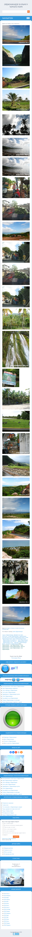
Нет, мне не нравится (9, 831)
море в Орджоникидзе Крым (19, 638)
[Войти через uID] (10, 752)
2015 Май (6, 917)
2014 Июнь (6, 903)
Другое (5, 834)
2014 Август (7, 907)
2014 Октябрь (7, 909)
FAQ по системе (7, 852)
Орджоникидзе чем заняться (9, 641)
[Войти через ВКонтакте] (13, 752)
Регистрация (14, 658)
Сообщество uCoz (8, 850)
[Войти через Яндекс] (16, 752)
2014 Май (6, 901)
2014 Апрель (7, 899)
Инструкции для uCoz (9, 854)
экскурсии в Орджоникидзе (12, 643)
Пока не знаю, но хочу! (9, 827)
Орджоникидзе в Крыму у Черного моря (16, 5)
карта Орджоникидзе (23, 640)
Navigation (7, 18)
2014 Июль (6, 905)
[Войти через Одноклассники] (21, 752)
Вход (19, 658)
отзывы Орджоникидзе (13, 636)
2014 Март (6, 897)
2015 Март (6, 915)
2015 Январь (7, 911)
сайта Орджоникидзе (18, 631)
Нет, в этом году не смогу (10, 829)
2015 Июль (6, 921)
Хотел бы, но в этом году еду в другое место (15, 832)
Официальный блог (8, 848)
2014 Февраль (7, 895)
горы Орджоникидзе (15, 645)
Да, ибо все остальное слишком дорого (13, 825)
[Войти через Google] (18, 752)
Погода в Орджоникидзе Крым (17, 637)
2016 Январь (7, 923)
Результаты (5, 838)
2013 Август (7, 893)
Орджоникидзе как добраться (10, 640)
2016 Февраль (7, 925)
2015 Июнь (6, 919)
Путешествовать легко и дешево (16, 773)
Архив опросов (12, 838)
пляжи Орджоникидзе (15, 646)
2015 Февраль (7, 913)
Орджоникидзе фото (22, 641)
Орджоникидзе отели (8, 642)
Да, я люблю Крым (8, 823)
